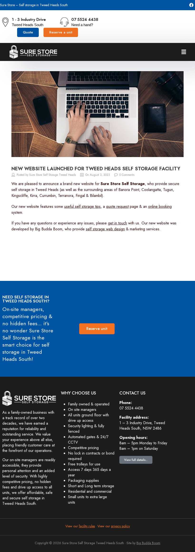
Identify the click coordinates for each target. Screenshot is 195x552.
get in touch (117, 223)
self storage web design (105, 229)
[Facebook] (191, 5)
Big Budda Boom (148, 543)
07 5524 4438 (84, 19)
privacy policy (120, 526)
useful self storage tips (82, 206)
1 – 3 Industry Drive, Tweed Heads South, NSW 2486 (142, 425)
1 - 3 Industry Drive (29, 19)
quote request (117, 206)
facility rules (87, 526)
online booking (160, 206)
